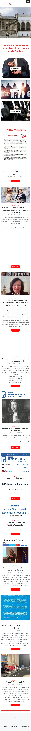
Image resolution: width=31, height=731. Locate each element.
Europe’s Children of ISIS (16, 682)
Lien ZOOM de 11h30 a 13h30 (16, 493)
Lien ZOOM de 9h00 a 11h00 (15, 489)
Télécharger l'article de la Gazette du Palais (15, 530)
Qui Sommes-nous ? (15, 68)
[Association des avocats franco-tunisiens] (8, 3)
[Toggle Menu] (28, 1)
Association (15, 169)
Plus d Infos (15, 181)
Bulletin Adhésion (15, 90)
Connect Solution (17, 726)
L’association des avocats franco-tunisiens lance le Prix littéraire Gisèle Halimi (15, 210)
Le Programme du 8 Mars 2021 (15, 478)
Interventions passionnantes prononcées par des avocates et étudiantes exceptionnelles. (15, 302)
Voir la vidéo (24, 585)
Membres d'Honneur (15, 111)
